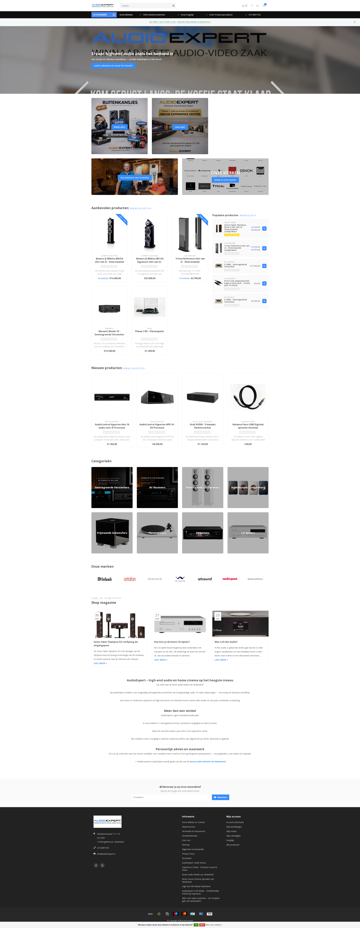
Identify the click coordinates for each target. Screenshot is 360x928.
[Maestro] (175, 914)
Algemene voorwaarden (193, 849)
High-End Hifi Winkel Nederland (196, 886)
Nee (202, 925)
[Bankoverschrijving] (150, 914)
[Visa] (209, 914)
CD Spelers (233, 513)
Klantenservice (188, 826)
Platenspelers (143, 513)
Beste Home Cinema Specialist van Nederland (198, 880)
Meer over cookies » (214, 925)
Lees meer (180, 127)
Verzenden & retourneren (193, 831)
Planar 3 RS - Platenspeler (149, 331)
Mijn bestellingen (234, 826)
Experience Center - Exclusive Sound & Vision (199, 868)
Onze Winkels (126, 14)
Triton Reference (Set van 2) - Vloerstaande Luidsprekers (190, 262)
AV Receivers (142, 468)
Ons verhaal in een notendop (135, 177)
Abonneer (222, 797)
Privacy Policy (188, 853)
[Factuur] (167, 914)
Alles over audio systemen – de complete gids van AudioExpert (201, 899)
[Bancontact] (192, 914)
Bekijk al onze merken (225, 179)
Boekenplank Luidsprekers (239, 468)
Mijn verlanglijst (233, 835)
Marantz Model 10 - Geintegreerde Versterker (109, 333)
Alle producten (232, 844)
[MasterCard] (184, 914)
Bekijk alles (119, 127)
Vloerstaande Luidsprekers (194, 468)
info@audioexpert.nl (106, 854)
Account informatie (235, 822)
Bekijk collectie (140, 208)
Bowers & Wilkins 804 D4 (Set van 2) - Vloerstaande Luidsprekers (109, 262)
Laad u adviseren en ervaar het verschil (113, 65)
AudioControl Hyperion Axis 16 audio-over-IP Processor (112, 426)
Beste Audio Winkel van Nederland (197, 874)
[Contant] (158, 914)
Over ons (186, 840)
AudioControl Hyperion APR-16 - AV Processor (157, 426)
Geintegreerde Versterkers (103, 468)
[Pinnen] (201, 914)
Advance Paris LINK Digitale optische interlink (248, 426)
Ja (196, 925)
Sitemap (186, 844)
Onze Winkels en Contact (193, 822)
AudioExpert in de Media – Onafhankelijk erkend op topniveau (200, 892)
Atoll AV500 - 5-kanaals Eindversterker (203, 426)
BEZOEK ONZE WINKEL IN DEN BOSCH (194, 22)
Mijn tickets (231, 831)
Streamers (187, 513)
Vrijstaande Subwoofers (102, 513)
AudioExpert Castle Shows (194, 862)
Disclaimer (187, 858)
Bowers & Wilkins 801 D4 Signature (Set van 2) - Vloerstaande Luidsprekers (150, 262)
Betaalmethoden (189, 835)
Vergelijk (230, 840)
